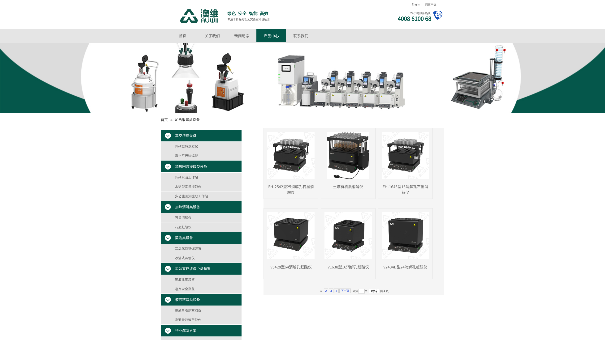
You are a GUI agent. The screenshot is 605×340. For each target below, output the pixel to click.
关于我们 (212, 35)
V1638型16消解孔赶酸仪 (348, 267)
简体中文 (430, 4)
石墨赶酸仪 (183, 227)
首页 (182, 35)
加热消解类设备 (187, 119)
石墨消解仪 (183, 217)
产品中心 (271, 35)
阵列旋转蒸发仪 (186, 146)
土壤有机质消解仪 (348, 186)
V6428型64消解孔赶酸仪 (291, 267)
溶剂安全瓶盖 (185, 288)
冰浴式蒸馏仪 (185, 257)
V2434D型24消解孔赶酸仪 (405, 267)
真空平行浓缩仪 (186, 155)
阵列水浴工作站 (186, 177)
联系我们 (300, 35)
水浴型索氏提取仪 (188, 186)
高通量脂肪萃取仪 (188, 310)
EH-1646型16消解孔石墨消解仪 (405, 189)
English (416, 4)
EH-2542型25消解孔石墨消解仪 (291, 189)
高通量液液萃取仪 (188, 319)
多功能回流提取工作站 (191, 196)
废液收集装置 (185, 279)
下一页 (345, 291)
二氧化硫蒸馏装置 (188, 248)
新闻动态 (241, 35)
